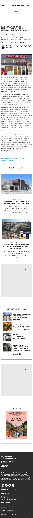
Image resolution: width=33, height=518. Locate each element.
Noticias (13, 21)
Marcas (19, 21)
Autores (3, 496)
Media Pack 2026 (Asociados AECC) (9, 499)
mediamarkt (14, 158)
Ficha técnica (4, 494)
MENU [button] (17, 11)
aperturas (5, 158)
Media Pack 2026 (5, 497)
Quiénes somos (5, 493)
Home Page (4, 21)
